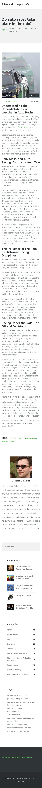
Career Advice (21, 665)
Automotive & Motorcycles (21, 674)
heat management (14, 705)
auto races (11, 438)
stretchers (28, 728)
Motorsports (21, 639)
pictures (10, 699)
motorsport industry (15, 718)
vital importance (13, 715)
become (26, 702)
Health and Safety (21, 670)
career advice (12, 721)
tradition (24, 699)
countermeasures (14, 712)
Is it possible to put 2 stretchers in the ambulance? (24, 577)
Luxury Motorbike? (23, 595)
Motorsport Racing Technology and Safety (21, 659)
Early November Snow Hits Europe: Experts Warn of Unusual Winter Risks (24, 587)
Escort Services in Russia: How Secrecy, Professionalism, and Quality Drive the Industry (24, 567)
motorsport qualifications (17, 724)
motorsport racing (14, 708)
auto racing (24, 127)
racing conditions (30, 438)
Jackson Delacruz (10, 101)
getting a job (29, 718)
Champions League (14, 695)
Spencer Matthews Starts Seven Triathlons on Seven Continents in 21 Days (25, 606)
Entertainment (21, 634)
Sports (21, 630)
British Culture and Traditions (21, 653)
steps (32, 702)
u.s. (20, 702)
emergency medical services (18, 731)
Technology (21, 649)
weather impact (8, 441)
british (25, 695)
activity (17, 699)
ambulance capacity (15, 728)
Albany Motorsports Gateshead (18, 4)
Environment (21, 644)
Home (4, 30)
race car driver (12, 702)
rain (19, 438)
